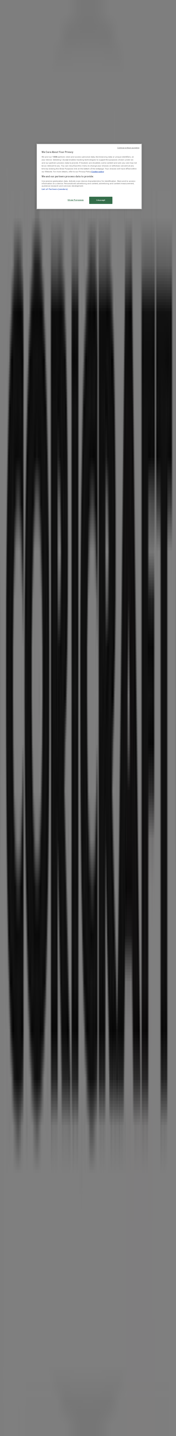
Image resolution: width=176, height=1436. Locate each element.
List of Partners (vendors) (55, 189)
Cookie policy (97, 171)
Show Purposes (76, 200)
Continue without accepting (128, 148)
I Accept (100, 200)
